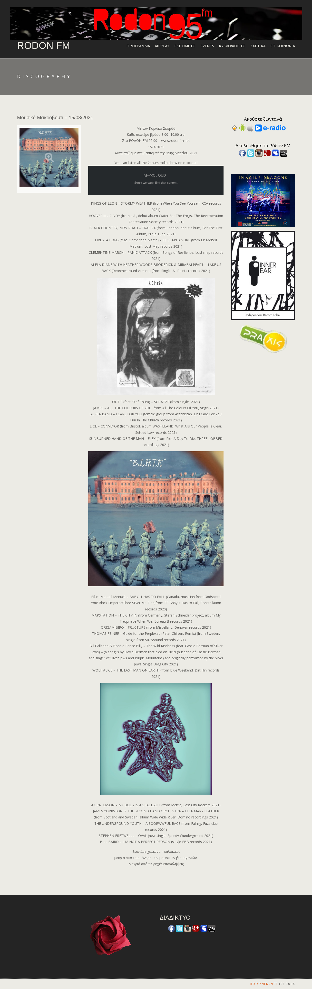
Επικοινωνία (282, 45)
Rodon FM (43, 45)
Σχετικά (257, 45)
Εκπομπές (184, 45)
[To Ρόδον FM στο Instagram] (259, 152)
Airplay (162, 45)
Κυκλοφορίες (232, 45)
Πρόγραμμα (138, 45)
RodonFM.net (264, 984)
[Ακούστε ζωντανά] (242, 127)
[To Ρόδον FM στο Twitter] (250, 152)
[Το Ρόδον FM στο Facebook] (242, 152)
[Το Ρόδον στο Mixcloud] (283, 152)
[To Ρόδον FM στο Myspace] (275, 152)
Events (207, 45)
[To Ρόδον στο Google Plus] (267, 152)
